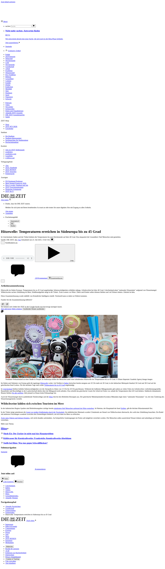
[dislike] (7, 304)
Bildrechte (9, 546)
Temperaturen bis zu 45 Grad (54, 385)
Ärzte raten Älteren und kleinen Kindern (15, 418)
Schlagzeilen (9, 512)
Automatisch (15, 221)
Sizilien (123, 408)
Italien (66, 383)
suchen (7, 26)
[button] (4, 22)
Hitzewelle (44, 383)
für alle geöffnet (17, 393)
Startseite (4, 452)
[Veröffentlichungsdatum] (52, 239)
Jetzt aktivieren (6, 309)
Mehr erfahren (17, 309)
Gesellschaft (9, 508)
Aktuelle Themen (11, 498)
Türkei (7, 490)
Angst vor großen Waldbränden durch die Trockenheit (45, 412)
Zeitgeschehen (10, 510)
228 (41, 278)
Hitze (51, 397)
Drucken (20, 482)
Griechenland (7, 389)
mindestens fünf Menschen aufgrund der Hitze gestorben (74, 408)
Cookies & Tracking (12, 559)
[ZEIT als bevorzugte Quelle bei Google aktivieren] (2, 312)
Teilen (6, 479)
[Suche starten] (34, 25)
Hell (12, 223)
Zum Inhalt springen (8, 2)
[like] (3, 304)
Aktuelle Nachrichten (13, 506)
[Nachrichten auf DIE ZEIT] (13, 197)
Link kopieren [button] (8, 482)
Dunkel (13, 226)
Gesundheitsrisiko (11, 496)
